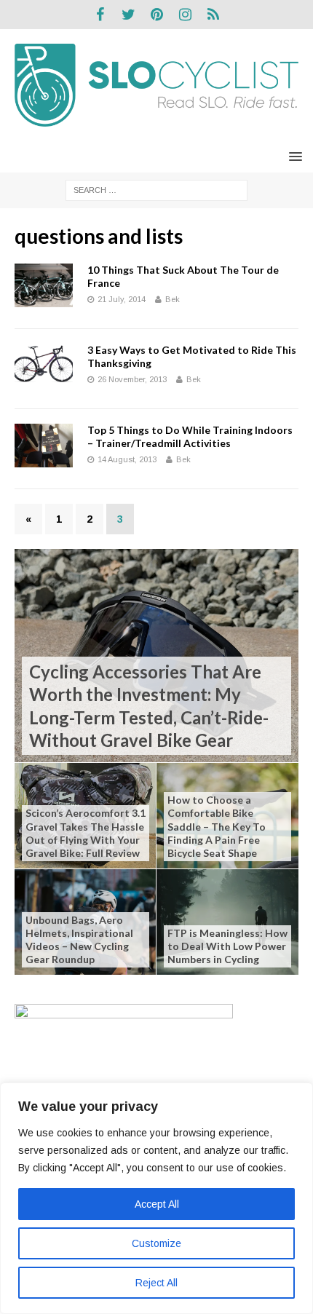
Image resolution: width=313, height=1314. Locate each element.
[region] (156, 1198)
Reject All (156, 1283)
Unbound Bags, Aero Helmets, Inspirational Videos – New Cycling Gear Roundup (79, 940)
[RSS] (213, 14)
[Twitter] (128, 14)
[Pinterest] (157, 14)
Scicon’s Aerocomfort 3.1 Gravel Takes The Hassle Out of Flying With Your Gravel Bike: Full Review (85, 833)
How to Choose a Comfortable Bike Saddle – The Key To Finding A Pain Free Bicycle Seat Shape (216, 826)
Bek (172, 299)
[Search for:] (156, 189)
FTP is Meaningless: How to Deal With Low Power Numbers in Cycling (227, 946)
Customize (156, 1243)
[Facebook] (100, 14)
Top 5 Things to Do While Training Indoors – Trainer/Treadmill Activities (190, 436)
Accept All (157, 1204)
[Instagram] (185, 14)
